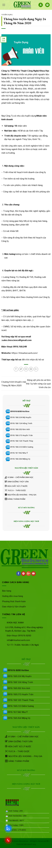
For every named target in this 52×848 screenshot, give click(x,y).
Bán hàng (6, 590)
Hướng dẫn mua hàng (12, 596)
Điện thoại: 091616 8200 (19, 635)
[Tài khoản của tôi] (40, 5)
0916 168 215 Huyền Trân (21, 435)
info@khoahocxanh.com (18, 640)
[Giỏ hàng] (47, 5)
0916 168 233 (16, 447)
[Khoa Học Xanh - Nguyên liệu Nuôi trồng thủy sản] (22, 5)
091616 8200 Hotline (19, 411)
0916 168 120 (16, 441)
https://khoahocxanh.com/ (25, 353)
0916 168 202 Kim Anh (20, 429)
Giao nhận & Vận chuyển (14, 606)
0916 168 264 (16, 459)
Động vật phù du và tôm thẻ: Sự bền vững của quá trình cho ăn (38, 383)
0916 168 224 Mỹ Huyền (20, 417)
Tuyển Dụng (7, 15)
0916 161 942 (16, 453)
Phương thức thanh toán (14, 601)
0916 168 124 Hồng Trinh (21, 423)
